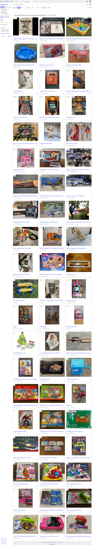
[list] (14, 8)
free (3, 21)
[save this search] (90, 4)
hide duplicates (5, 13)
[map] (21, 8)
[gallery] (19, 8)
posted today (4, 12)
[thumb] (16, 8)
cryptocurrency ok (5, 31)
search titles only (5, 9)
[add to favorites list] (14, 40)
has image (4, 10)
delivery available (5, 29)
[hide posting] (37, 40)
